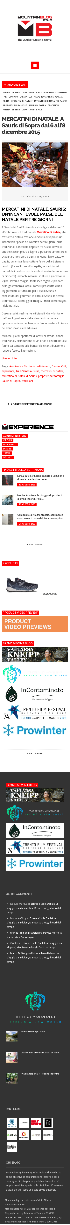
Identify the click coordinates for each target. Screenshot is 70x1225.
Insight (7, 448)
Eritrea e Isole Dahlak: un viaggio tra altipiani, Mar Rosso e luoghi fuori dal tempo (34, 908)
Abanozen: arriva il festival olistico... (41, 1052)
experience (40, 96)
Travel (6, 453)
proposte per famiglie (15, 105)
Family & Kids (35, 92)
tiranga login (17, 932)
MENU (35, 5)
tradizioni (54, 105)
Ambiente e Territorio (15, 92)
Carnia (23, 96)
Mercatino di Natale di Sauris (50, 101)
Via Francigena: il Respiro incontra (40, 1074)
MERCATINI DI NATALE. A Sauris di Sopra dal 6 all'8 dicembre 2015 (33, 125)
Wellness (7, 457)
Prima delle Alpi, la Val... (34, 1031)
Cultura (7, 440)
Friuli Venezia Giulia (27, 371)
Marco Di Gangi (19, 953)
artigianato (11, 96)
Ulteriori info (9, 358)
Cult (31, 96)
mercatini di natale (21, 101)
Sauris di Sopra (37, 105)
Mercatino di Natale (48, 232)
